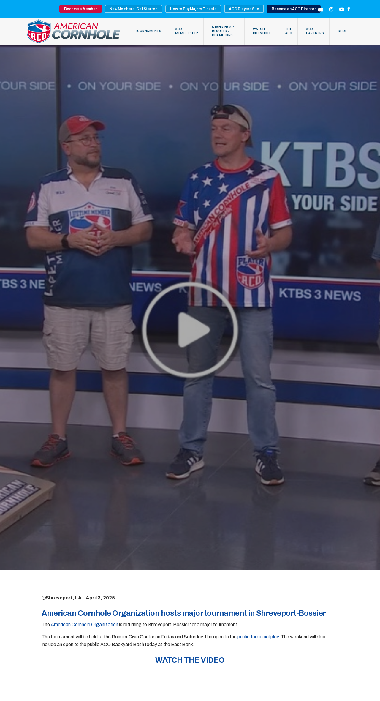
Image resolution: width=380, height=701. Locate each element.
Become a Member (80, 9)
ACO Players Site (244, 9)
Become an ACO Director (294, 9)
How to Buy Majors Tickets (193, 9)
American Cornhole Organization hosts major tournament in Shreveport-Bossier (184, 613)
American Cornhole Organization (84, 624)
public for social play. (259, 636)
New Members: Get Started (134, 9)
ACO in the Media (190, 304)
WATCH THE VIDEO (190, 660)
